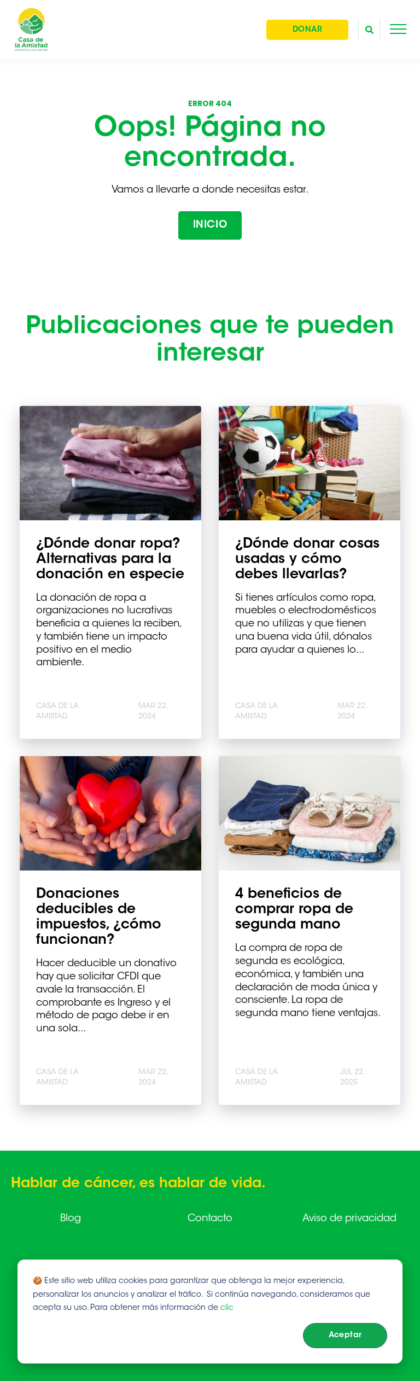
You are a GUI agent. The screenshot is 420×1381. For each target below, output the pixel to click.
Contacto (210, 1219)
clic (227, 1308)
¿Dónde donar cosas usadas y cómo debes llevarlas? (307, 559)
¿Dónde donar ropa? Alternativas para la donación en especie (110, 559)
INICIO (210, 225)
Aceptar (345, 1335)
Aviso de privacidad (349, 1219)
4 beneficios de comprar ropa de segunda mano (294, 909)
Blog (70, 1219)
